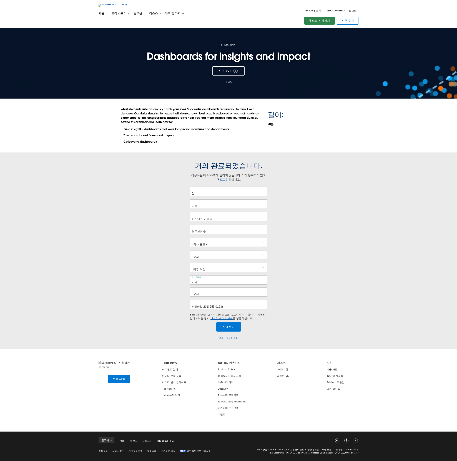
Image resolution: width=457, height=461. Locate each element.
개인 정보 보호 (135, 450)
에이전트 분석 (170, 369)
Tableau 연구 (169, 388)
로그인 (352, 10)
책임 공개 (151, 450)
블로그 (134, 440)
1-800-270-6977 (335, 10)
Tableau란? (169, 363)
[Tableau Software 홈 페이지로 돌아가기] (114, 4)
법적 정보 (103, 450)
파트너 (281, 363)
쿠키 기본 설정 (168, 450)
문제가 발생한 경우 (228, 338)
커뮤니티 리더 (225, 382)
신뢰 (121, 440)
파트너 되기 (283, 375)
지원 (329, 363)
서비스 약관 (118, 450)
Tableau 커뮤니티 (229, 363)
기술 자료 (332, 369)
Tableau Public (226, 369)
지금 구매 (348, 20)
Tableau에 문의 (312, 10)
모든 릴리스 (333, 388)
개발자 (147, 440)
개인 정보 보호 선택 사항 (199, 450)
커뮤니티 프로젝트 (228, 395)
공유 (229, 82)
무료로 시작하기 (319, 20)
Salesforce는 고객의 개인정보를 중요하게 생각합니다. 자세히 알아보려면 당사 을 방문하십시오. (227, 316)
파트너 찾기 (283, 369)
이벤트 (221, 414)
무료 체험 (119, 379)
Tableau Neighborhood (232, 401)
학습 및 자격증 (335, 375)
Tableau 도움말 (335, 382)
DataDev (223, 388)
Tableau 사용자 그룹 (229, 375)
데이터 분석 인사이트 (174, 382)
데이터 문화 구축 (171, 375)
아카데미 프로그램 (228, 408)
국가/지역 (196, 277)
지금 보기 (225, 71)
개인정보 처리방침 (221, 318)
